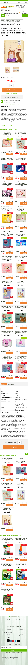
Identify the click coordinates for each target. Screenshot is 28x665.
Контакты (5, 2)
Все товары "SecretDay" (8, 125)
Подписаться (14, 650)
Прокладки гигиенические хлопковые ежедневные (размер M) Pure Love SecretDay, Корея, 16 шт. (21, 184)
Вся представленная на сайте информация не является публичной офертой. (14, 625)
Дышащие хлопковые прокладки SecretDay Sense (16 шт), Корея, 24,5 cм (7, 258)
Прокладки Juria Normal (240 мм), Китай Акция (21, 257)
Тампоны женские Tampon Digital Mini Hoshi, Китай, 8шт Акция (7, 233)
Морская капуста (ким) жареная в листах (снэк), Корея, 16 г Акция (7, 564)
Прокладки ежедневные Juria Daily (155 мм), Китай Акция (7, 308)
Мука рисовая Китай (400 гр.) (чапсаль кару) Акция (7, 539)
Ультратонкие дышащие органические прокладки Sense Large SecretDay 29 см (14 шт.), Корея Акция (21, 358)
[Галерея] (23, 454)
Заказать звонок (20, 7)
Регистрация (24, 2)
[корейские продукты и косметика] (1, 4)
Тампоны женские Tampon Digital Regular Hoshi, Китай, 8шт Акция (7, 158)
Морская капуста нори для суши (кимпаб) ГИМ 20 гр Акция (7, 589)
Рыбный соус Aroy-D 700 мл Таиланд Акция (21, 538)
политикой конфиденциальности (8, 660)
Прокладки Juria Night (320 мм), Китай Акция (7, 282)
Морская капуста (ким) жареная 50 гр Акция (20, 563)
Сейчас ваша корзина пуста (9, 12)
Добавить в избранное (12, 97)
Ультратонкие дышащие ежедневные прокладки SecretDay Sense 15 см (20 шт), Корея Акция (7, 208)
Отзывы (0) (11, 384)
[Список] (20, 454)
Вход (19, 2)
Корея (16, 395)
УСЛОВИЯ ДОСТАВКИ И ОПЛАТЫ (11, 104)
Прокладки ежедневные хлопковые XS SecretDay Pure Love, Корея (21, 308)
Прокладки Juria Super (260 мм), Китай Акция (20, 132)
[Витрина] (26, 454)
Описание (3, 384)
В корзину (13, 90)
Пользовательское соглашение (14, 652)
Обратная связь (15, 622)
